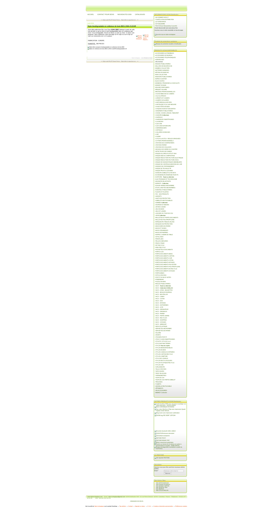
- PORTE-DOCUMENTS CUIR (163, 258)
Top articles (122, 506)
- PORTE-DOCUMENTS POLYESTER (165, 264)
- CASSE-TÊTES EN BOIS (162, 106)
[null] (139, 39)
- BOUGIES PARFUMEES (162, 87)
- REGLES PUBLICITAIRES (162, 284)
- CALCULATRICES (160, 96)
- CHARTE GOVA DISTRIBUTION (164, 19)
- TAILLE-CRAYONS (160, 369)
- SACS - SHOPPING (161, 320)
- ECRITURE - (164, 177)
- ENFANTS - (161, 183)
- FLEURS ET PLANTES (162, 192)
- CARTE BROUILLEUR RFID (163, 102)
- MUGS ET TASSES (160, 228)
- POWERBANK (159, 279)
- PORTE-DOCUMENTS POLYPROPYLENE (167, 266)
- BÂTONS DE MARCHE (162, 72)
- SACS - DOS (159, 301)
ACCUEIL (90, 14)
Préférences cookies (181, 506)
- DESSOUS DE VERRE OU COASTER (166, 149)
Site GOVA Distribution (162, 483)
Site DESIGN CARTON (162, 486)
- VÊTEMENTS (159, 388)
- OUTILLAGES (159, 237)
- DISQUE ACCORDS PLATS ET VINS (165, 153)
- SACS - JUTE (159, 307)
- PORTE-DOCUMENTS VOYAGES (165, 271)
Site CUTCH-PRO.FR (162, 490)
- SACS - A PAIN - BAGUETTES (164, 290)
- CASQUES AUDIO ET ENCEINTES (165, 108)
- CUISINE (158, 136)
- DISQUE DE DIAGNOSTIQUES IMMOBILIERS (168, 162)
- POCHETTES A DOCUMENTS (164, 249)
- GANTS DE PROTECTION (163, 198)
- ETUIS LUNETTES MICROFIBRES (165, 187)
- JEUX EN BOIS (159, 209)
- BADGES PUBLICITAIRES (163, 64)
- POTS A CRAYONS (160, 275)
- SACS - (163, 286)
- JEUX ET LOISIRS (160, 211)
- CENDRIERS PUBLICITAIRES (164, 111)
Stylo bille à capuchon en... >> (129, 20)
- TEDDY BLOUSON (160, 373)
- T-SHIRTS (158, 384)
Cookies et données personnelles (163, 506)
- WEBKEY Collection (161, 392)
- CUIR (157, 134)
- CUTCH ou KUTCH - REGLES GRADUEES (167, 138)
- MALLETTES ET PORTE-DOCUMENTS (166, 217)
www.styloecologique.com (94, 497)
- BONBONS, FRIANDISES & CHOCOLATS (167, 83)
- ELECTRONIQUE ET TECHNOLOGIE (166, 179)
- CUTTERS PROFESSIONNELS (164, 141)
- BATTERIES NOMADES (162, 70)
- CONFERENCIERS (161, 128)
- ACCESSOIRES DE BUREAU (163, 55)
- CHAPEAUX (159, 117)
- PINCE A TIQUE (159, 243)
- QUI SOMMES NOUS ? (162, 17)
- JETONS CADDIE (160, 207)
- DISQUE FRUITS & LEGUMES (164, 170)
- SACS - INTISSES (160, 303)
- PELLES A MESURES (161, 241)
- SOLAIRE (158, 333)
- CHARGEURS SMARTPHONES (164, 119)
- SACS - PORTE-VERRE (162, 316)
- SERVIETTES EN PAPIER (162, 330)
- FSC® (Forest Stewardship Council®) (166, 26)
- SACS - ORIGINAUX (161, 311)
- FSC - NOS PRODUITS (162, 194)
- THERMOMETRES (160, 375)
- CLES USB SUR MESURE (163, 126)
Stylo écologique (99, 506)
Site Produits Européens (163, 484)
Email (156, 470)
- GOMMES (161, 202)
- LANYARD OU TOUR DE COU (164, 213)
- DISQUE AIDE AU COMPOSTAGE (165, 155)
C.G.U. (149, 506)
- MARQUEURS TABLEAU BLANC (165, 222)
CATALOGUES (140, 14)
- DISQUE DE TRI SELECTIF (163, 168)
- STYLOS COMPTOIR (161, 356)
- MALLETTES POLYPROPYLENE (164, 219)
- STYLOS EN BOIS (160, 350)
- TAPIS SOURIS (159, 371)
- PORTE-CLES (159, 251)
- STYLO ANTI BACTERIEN (162, 343)
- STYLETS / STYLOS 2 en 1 (163, 341)
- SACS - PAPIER (160, 313)
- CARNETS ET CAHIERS (162, 98)
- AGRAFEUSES (159, 59)
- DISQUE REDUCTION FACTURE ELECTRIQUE (169, 158)
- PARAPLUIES (159, 239)
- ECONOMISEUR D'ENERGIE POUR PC (167, 175)
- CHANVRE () (162, 115)
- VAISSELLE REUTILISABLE (163, 386)
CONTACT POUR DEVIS (105, 14)
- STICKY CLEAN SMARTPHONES (165, 339)
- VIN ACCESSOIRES (161, 390)
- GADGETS (158, 196)
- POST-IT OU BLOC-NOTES (163, 277)
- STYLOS (162, 345)
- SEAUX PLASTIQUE (161, 326)
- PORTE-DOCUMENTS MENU (164, 254)
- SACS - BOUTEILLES (161, 294)
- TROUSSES (158, 382)
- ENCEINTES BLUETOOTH (163, 181)
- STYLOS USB (159, 365)
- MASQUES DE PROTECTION (164, 224)
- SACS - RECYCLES (161, 318)
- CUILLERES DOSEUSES (162, 132)
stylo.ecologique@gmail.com (116, 497)
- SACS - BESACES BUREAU (163, 292)
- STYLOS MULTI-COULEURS (163, 360)
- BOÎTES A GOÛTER (161, 79)
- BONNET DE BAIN (160, 85)
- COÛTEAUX (159, 130)
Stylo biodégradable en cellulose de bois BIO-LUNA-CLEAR (112, 26)
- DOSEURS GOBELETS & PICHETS (165, 173)
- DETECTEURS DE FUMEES (163, 151)
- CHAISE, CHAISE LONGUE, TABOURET (167, 113)
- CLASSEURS (159, 121)
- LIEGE (160, 215)
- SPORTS (158, 335)
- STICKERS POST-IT (161, 337)
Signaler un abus (140, 506)
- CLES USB (158, 123)
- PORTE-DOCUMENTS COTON (164, 260)
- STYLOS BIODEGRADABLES (164, 348)
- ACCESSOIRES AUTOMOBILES (164, 53)
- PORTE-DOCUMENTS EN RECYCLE (166, 269)
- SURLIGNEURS (160, 367)
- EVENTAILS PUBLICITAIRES (163, 190)
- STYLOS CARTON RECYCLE (164, 354)
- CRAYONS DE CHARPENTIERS (164, 143)
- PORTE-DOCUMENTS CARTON (164, 256)
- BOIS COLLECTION (161, 74)
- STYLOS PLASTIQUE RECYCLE (164, 362)
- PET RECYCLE (159, 245)
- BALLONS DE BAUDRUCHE (163, 66)
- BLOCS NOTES (159, 81)
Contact (130, 506)
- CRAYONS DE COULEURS (163, 147)
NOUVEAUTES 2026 (124, 14)
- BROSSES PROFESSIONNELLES (165, 91)
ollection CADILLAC (167, 288)
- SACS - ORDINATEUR (161, 309)
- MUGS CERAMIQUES (161, 230)
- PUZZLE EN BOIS (160, 281)
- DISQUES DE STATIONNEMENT (164, 166)
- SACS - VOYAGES (160, 322)
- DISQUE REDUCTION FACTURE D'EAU (167, 160)
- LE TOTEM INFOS (160, 21)
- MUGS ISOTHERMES (161, 232)
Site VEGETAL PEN (161, 487)
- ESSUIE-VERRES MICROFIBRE (164, 185)
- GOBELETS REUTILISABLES (163, 200)
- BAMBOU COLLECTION (162, 68)
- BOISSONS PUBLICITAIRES (163, 76)
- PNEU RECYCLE (160, 247)
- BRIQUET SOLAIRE (161, 89)
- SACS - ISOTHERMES (161, 305)
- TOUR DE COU (159, 377)
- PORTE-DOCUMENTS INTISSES (165, 262)
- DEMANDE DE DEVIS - (137, 501)
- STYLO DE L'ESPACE (161, 358)
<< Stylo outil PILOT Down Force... (111, 20)
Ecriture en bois (148, 57)
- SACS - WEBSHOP (160, 324)
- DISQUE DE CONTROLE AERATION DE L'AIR (168, 164)
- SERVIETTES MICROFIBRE (163, 328)
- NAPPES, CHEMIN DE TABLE (164, 234)
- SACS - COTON (160, 298)
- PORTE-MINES (159, 273)
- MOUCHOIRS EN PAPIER (162, 226)
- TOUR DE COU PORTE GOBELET (165, 380)
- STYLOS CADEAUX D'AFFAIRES (165, 352)
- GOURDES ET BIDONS (162, 205)
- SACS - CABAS (159, 296)
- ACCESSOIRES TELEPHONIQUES (165, 57)
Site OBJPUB (160, 489)
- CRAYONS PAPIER (161, 145)
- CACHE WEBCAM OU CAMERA (164, 94)
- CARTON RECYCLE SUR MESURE (165, 104)
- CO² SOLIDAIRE (160, 24)
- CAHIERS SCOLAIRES (162, 100)
